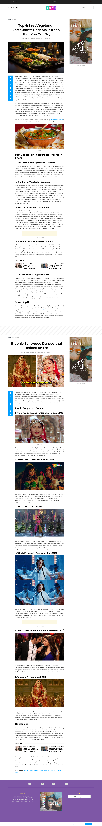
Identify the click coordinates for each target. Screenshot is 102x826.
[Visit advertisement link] (81, 41)
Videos (55, 14)
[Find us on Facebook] (8, 7)
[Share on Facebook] (10, 77)
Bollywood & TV (15, 337)
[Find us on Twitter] (11, 7)
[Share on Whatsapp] (10, 84)
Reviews (31, 14)
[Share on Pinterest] (10, 92)
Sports (42, 14)
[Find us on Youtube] (16, 7)
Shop (92, 1)
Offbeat (14, 19)
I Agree (88, 824)
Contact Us (15, 1)
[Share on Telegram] (10, 88)
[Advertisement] (39, 233)
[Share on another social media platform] (10, 99)
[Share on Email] (10, 95)
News (66, 14)
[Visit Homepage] (51, 7)
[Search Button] (92, 7)
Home (9, 19)
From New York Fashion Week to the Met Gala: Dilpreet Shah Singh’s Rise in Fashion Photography (30, 266)
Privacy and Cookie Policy (76, 824)
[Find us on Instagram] (14, 7)
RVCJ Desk (26, 38)
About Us (10, 1)
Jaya (24, 352)
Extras (61, 14)
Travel (49, 14)
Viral (71, 14)
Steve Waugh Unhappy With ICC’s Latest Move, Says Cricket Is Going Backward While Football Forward (56, 266)
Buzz (37, 14)
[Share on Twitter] (10, 81)
